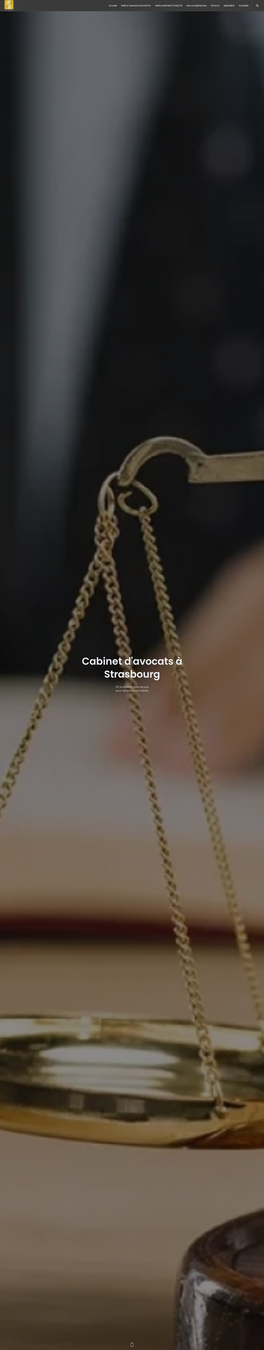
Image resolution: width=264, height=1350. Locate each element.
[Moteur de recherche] (257, 5)
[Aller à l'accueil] (9, 5)
